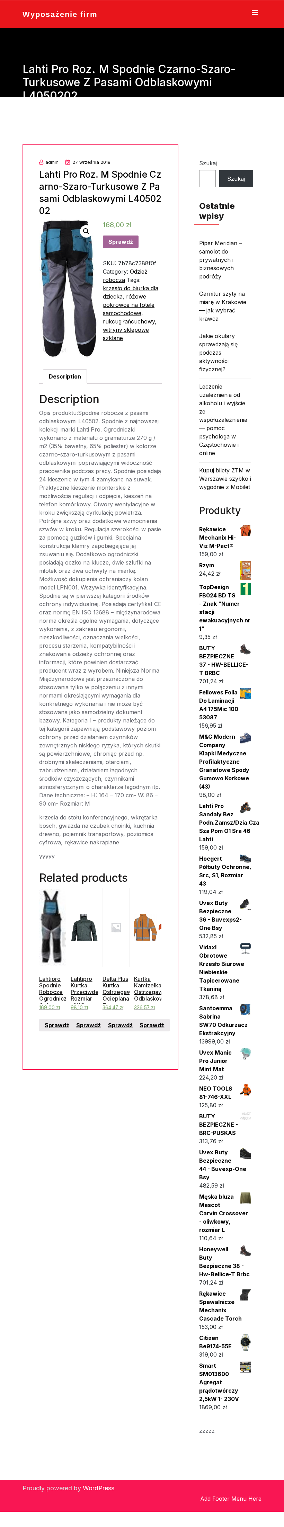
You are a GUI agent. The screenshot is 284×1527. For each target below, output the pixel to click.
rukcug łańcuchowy (129, 321)
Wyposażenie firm (60, 14)
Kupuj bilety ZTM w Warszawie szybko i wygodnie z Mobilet (225, 478)
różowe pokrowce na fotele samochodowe (128, 305)
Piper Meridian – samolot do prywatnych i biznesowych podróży (220, 260)
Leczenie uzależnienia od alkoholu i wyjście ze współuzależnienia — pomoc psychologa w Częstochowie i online (223, 419)
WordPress (98, 1488)
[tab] (65, 376)
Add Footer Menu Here (230, 1498)
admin (52, 162)
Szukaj (208, 163)
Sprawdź (120, 241)
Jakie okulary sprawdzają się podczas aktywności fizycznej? (218, 352)
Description (65, 376)
